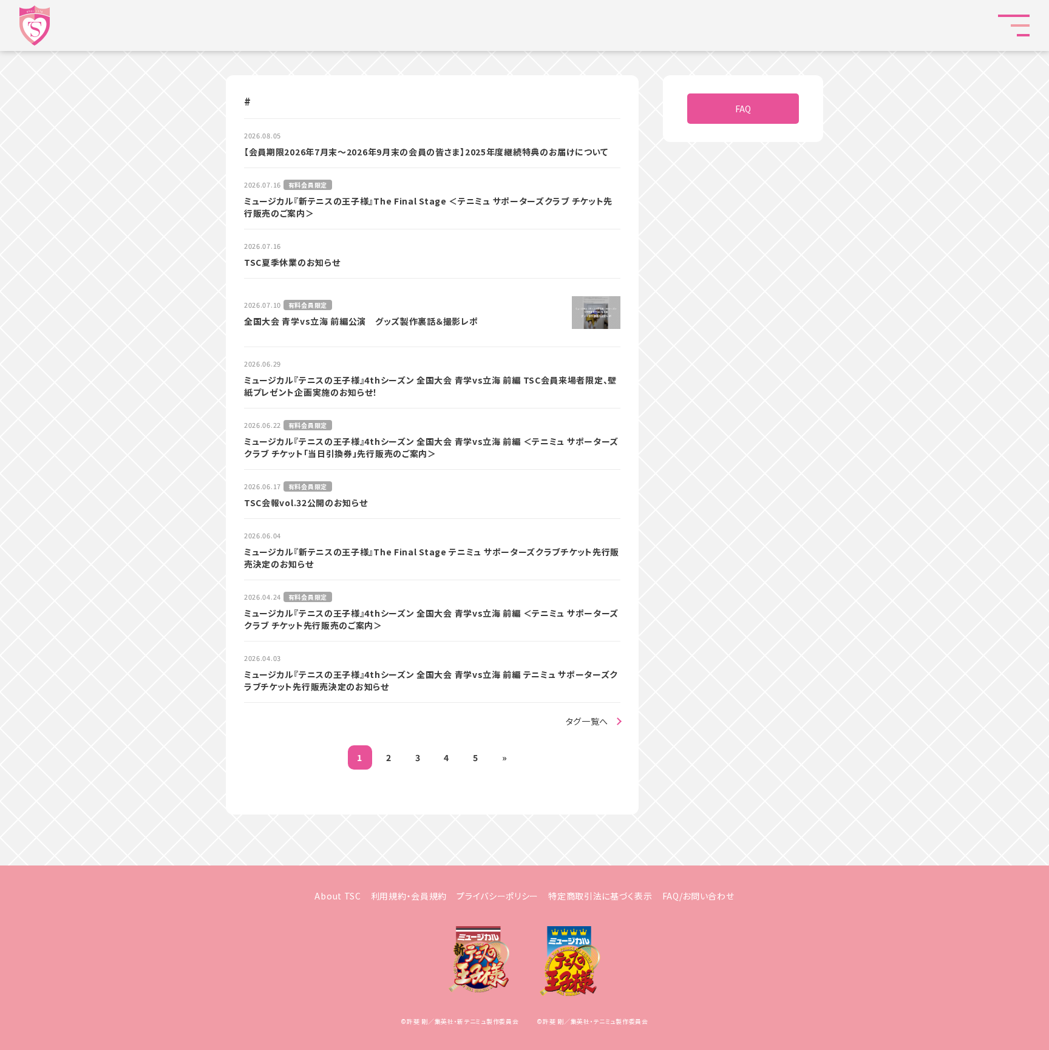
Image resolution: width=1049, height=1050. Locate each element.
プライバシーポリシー (497, 896)
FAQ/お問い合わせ (698, 896)
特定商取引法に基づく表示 (600, 896)
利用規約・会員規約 (409, 896)
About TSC (337, 896)
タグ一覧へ (587, 721)
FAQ (743, 109)
